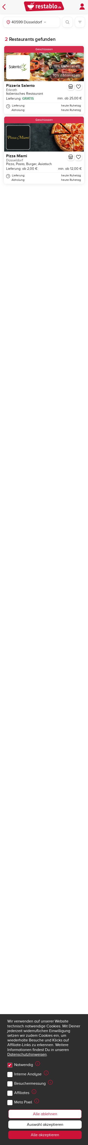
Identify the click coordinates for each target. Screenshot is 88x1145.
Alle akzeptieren (45, 1135)
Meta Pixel (23, 1102)
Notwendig (23, 1065)
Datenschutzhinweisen (27, 1054)
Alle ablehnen (45, 1114)
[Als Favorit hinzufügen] (78, 86)
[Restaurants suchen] (67, 22)
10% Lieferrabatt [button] (67, 66)
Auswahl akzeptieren (45, 1124)
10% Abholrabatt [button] (66, 75)
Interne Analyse (28, 1074)
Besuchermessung (30, 1083)
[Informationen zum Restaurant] (70, 86)
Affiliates (21, 1093)
